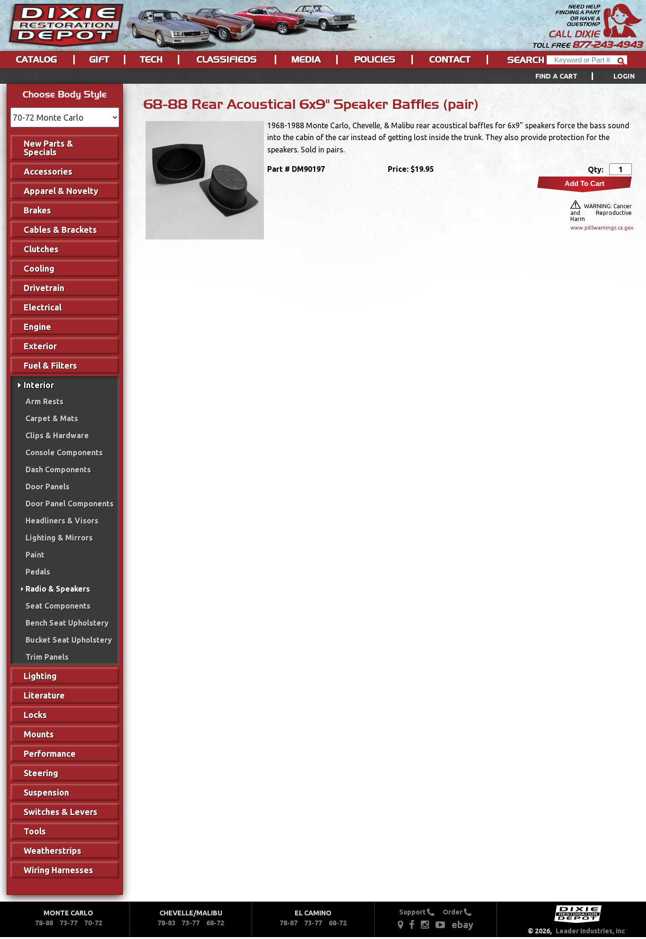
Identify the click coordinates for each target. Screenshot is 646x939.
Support (413, 912)
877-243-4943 (607, 44)
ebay (462, 924)
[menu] (323, 76)
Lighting (40, 676)
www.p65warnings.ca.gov (601, 227)
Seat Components (58, 606)
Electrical (42, 307)
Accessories (48, 171)
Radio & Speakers (58, 589)
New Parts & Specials (48, 148)
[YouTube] (440, 924)
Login (624, 76)
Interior (39, 385)
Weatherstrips (52, 850)
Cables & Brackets (60, 229)
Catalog (36, 59)
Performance (50, 753)
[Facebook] (412, 924)
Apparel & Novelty (61, 190)
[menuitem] (574, 76)
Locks (35, 714)
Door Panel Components (69, 503)
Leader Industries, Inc (590, 931)
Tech (151, 59)
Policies (374, 59)
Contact (450, 59)
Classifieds (227, 59)
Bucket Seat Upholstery (69, 640)
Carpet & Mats (52, 418)
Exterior (40, 346)
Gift (99, 59)
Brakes (37, 210)
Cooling (39, 268)
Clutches (41, 249)
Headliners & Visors (62, 520)
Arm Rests (44, 401)
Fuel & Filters (50, 365)
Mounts (39, 734)
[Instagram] (425, 924)
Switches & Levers (60, 811)
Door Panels (48, 486)
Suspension (46, 792)
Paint (35, 554)
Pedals (38, 571)
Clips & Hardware (57, 435)
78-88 (44, 923)
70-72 (93, 923)
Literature (44, 695)
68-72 (215, 923)
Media (306, 59)
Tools (35, 831)
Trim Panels (47, 657)
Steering (41, 773)
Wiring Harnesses (58, 870)
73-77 (69, 923)
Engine (37, 326)
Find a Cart (556, 76)
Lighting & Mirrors (59, 537)
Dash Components (58, 469)
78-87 (288, 923)
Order (453, 912)
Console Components (64, 452)
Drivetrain (44, 287)
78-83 (166, 923)
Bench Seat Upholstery (67, 623)
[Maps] (400, 924)
